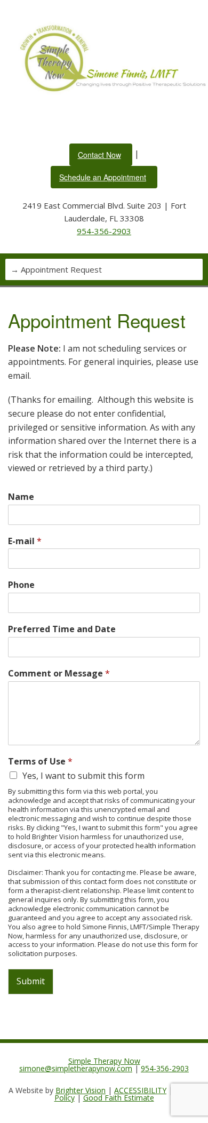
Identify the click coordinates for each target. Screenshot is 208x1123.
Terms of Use (40, 761)
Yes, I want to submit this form (83, 776)
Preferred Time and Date (62, 629)
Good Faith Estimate (118, 1098)
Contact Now (99, 154)
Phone (21, 585)
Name (21, 497)
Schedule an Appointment (102, 177)
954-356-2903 (104, 231)
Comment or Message (59, 673)
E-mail (25, 541)
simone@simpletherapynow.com (75, 1068)
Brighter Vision (80, 1090)
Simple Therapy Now (104, 1061)
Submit (31, 981)
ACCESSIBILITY (140, 1090)
